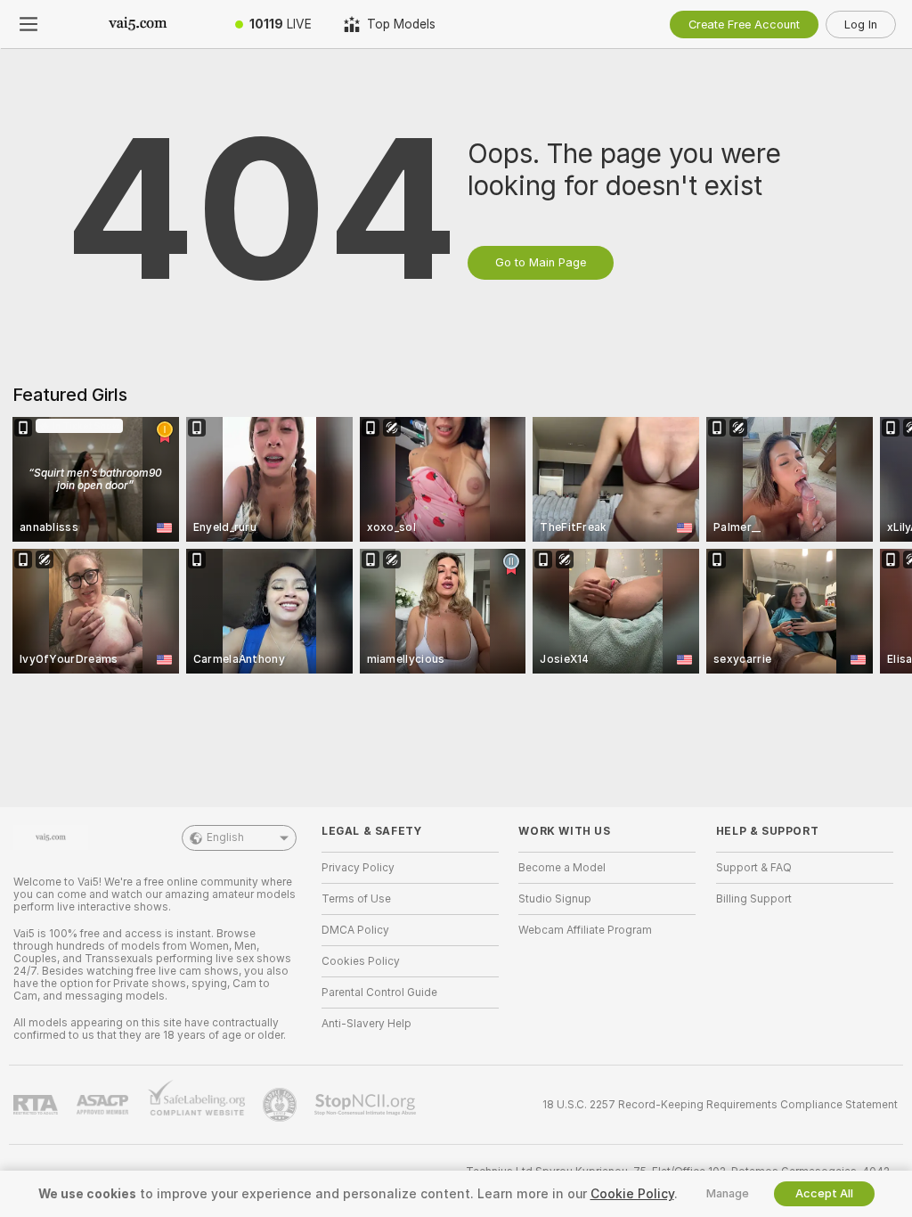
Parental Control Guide (379, 992)
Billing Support (754, 899)
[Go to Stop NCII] (366, 1104)
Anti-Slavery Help (366, 1023)
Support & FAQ (754, 868)
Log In (860, 24)
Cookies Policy (361, 961)
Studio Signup (554, 899)
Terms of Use (356, 899)
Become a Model (562, 868)
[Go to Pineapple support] (281, 1105)
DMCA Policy (355, 930)
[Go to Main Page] (138, 24)
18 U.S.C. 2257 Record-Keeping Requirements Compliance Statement (720, 1105)
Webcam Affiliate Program (585, 930)
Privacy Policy (358, 868)
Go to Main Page (540, 262)
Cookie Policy (632, 1194)
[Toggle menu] (28, 24)
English (225, 837)
